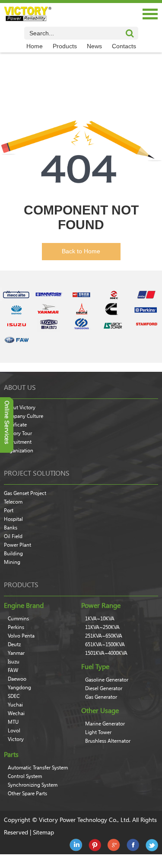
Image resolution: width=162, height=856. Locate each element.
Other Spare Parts (27, 794)
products (21, 584)
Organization (18, 451)
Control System (25, 776)
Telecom (13, 502)
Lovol (14, 731)
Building (13, 554)
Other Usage (100, 710)
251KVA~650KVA (103, 636)
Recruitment (18, 442)
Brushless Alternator (107, 741)
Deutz (14, 644)
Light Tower (98, 732)
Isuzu (13, 662)
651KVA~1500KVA (105, 644)
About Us (20, 387)
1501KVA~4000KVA (106, 653)
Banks (10, 528)
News (94, 46)
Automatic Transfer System (38, 768)
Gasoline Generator (106, 680)
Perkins (16, 627)
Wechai (16, 713)
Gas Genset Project (25, 493)
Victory (16, 739)
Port (8, 510)
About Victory (19, 408)
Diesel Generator (103, 688)
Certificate (15, 425)
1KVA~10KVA (99, 619)
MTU (13, 722)
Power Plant (17, 545)
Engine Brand (24, 605)
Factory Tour (18, 433)
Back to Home (81, 251)
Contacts (124, 46)
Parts (11, 754)
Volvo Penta (21, 636)
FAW (13, 670)
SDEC (13, 696)
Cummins (18, 619)
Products (65, 46)
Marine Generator (105, 724)
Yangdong (19, 688)
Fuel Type (95, 666)
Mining (12, 562)
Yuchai (15, 705)
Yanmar (16, 653)
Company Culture (23, 416)
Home (34, 46)
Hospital (13, 519)
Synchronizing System (32, 785)
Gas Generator (101, 697)
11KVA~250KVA (102, 627)
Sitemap (43, 832)
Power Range (101, 605)
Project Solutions (37, 473)
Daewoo (17, 679)
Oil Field (13, 536)
